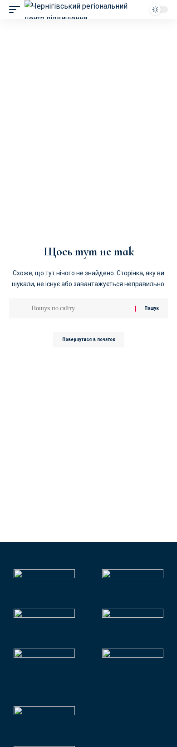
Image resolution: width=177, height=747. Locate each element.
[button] (17, 9)
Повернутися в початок (88, 339)
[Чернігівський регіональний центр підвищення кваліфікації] (77, 9)
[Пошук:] (80, 308)
